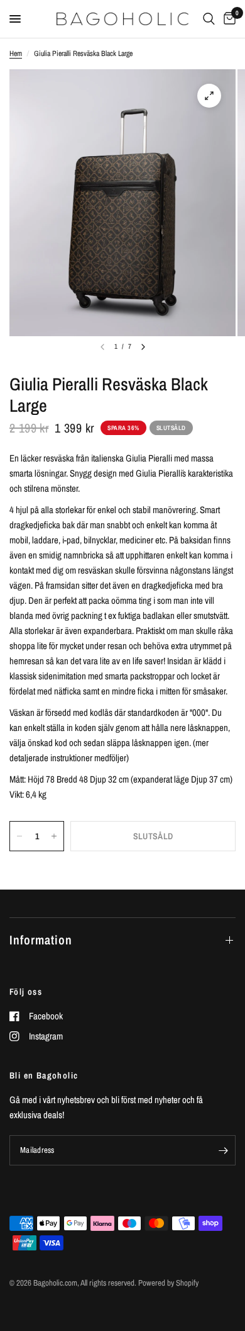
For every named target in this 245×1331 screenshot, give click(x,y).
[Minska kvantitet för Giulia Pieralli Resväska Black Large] (19, 836)
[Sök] (209, 19)
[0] (227, 19)
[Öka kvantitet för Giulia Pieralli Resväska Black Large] (54, 836)
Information (40, 939)
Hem (15, 53)
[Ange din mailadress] (223, 1150)
